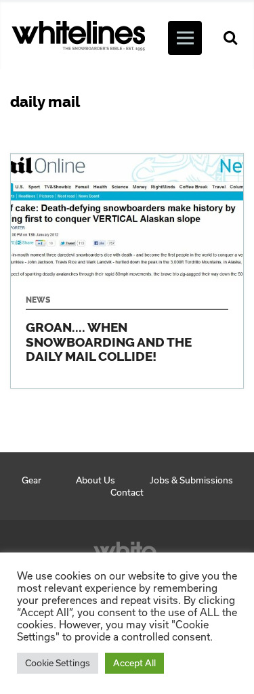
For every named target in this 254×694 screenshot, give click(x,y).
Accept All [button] (134, 662)
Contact (127, 492)
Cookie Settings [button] (57, 662)
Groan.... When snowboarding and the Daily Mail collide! (127, 271)
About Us (95, 480)
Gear (31, 480)
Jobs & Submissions (191, 480)
